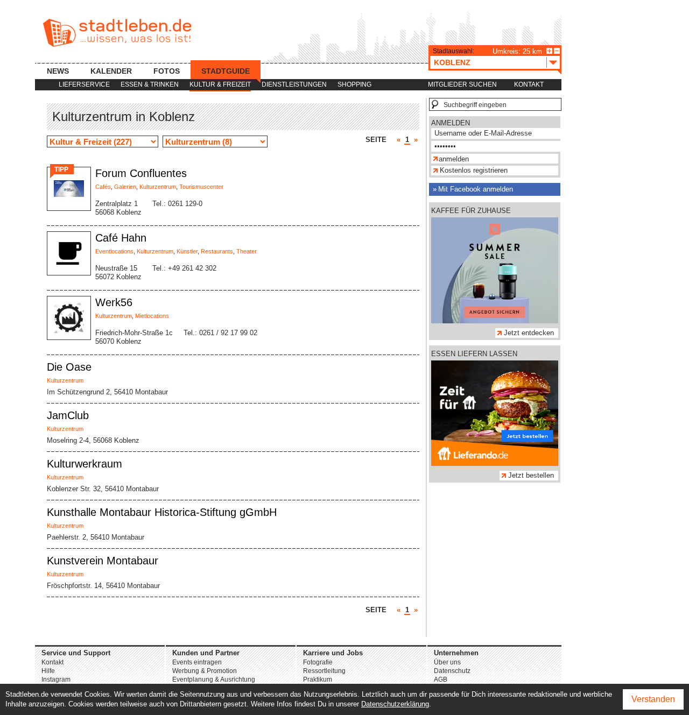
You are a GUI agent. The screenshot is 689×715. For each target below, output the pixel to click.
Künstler (187, 251)
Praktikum (317, 679)
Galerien (125, 186)
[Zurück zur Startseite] (117, 33)
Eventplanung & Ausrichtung (213, 679)
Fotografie (318, 662)
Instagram (56, 679)
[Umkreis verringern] (557, 51)
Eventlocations (114, 251)
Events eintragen (197, 662)
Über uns (447, 662)
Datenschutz (452, 671)
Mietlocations (152, 316)
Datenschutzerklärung (395, 704)
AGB (440, 679)
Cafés (103, 186)
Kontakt (529, 84)
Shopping (354, 84)
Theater (246, 251)
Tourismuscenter (201, 186)
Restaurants (217, 251)
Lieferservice (84, 84)
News (58, 71)
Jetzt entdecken (529, 333)
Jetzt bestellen (531, 475)
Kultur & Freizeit (220, 84)
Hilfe (48, 671)
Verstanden (653, 699)
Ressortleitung (324, 671)
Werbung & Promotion (204, 671)
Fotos (166, 71)
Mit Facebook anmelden (475, 189)
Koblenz (452, 62)
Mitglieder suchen (462, 84)
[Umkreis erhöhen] (549, 51)
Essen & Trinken (150, 84)
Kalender (111, 71)
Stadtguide (225, 71)
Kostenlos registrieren (474, 170)
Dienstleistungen (294, 84)
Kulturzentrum (157, 186)
